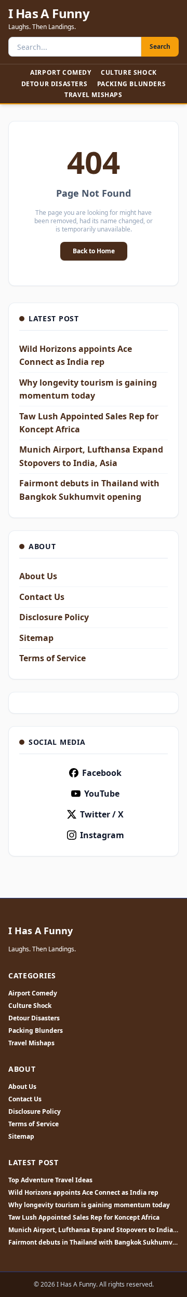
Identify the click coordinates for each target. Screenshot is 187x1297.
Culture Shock (129, 72)
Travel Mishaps (93, 94)
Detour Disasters (54, 83)
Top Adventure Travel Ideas (50, 1180)
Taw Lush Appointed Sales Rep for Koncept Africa (83, 1217)
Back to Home (94, 251)
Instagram (102, 835)
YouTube (101, 793)
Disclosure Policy (54, 617)
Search (160, 46)
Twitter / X (102, 814)
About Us (38, 576)
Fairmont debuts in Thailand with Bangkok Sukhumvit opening (92, 1242)
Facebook (102, 773)
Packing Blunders (131, 83)
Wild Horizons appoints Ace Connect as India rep (83, 1193)
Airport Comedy (60, 72)
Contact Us (41, 597)
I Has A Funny (48, 13)
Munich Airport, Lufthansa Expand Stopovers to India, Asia (91, 1230)
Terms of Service (52, 658)
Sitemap (36, 638)
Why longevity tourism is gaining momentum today (89, 1205)
